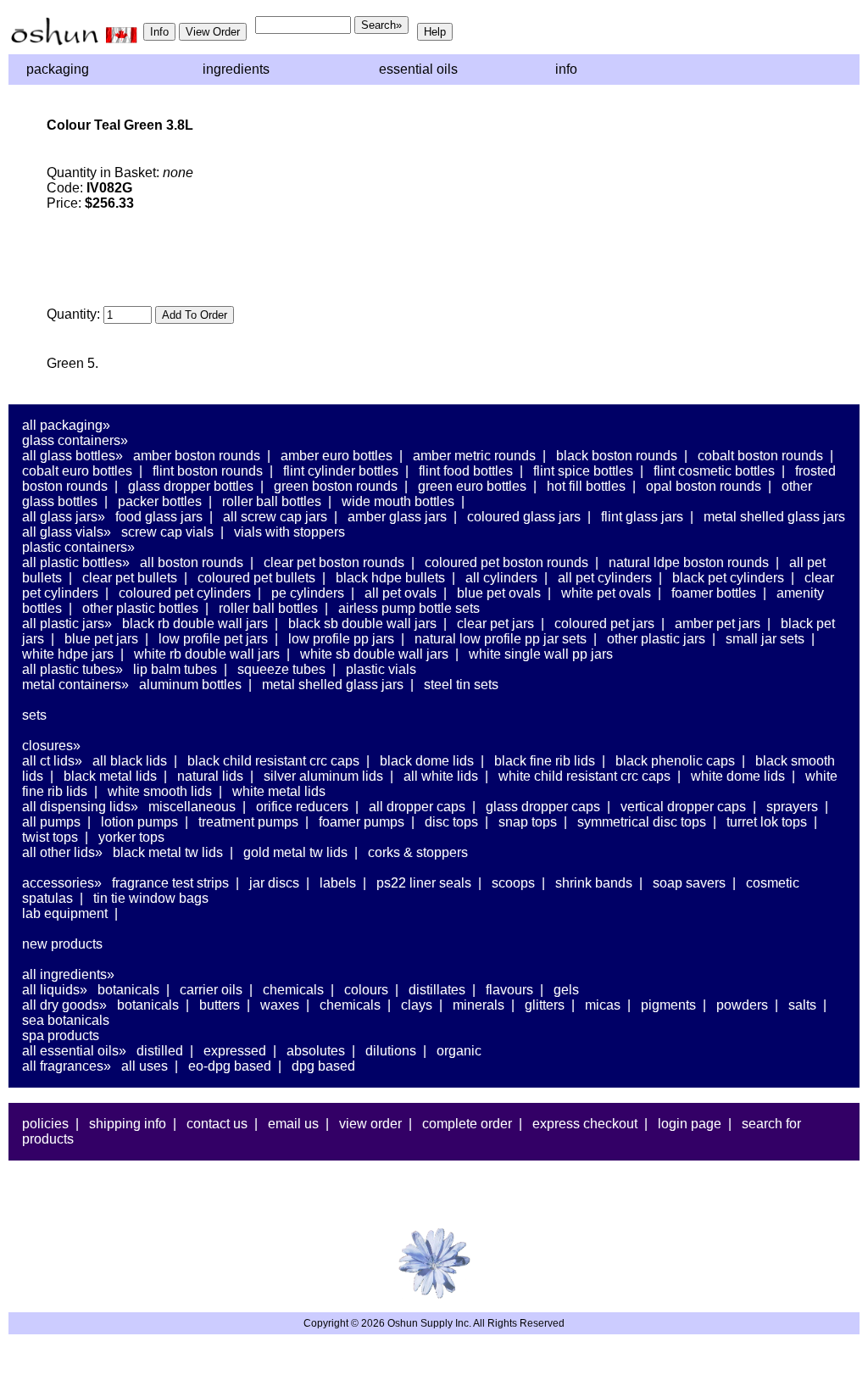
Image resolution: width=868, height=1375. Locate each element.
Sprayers (792, 806)
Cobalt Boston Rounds (760, 455)
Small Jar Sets (765, 639)
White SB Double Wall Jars (374, 654)
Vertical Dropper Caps (683, 806)
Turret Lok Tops (766, 822)
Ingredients (236, 69)
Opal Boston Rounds (703, 486)
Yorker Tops (131, 837)
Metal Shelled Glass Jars (774, 516)
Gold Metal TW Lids (295, 852)
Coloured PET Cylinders (185, 593)
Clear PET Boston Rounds (334, 562)
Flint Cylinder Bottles (340, 471)
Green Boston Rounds (336, 486)
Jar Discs (274, 883)
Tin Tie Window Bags (151, 898)
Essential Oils (418, 69)
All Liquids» (54, 990)
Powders (742, 1005)
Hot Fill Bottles (586, 486)
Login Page (689, 1123)
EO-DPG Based (229, 1066)
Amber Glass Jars (397, 516)
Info (566, 69)
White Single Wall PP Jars (541, 654)
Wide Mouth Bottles (398, 501)
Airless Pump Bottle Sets (409, 608)
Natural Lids (210, 776)
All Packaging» (66, 425)
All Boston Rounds (191, 562)
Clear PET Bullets (129, 578)
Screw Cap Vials (167, 532)
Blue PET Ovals (499, 593)
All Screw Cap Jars (275, 516)
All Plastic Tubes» (72, 669)
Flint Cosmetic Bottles (714, 471)
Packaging (57, 69)
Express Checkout (584, 1123)
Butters (219, 1005)
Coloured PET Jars (604, 623)
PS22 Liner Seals (423, 883)
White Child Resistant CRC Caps (584, 776)
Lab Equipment (65, 913)
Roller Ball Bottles (271, 501)
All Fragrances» (66, 1066)
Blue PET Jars (101, 639)
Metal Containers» (75, 684)
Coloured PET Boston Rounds (506, 562)
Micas (602, 1005)
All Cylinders (501, 578)
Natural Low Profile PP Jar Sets (501, 639)
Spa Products (60, 1035)
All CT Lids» (52, 761)
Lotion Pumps (139, 822)
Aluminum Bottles (190, 684)
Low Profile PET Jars (213, 639)
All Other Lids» (62, 852)
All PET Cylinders (605, 578)
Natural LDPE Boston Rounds (689, 562)
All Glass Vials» (66, 532)
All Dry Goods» (64, 1005)
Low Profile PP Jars (341, 639)
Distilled (159, 1051)
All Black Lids (129, 761)
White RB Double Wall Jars (207, 654)
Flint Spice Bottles (583, 471)
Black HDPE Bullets (390, 578)
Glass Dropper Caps (543, 806)
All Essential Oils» (74, 1051)
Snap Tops (527, 822)
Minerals (478, 1005)
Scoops (513, 883)
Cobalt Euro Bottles (77, 471)
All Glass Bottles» (72, 455)
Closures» (51, 745)
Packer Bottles (160, 501)
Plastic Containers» (78, 547)
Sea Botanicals (65, 1020)
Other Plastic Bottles (140, 608)
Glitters (545, 1005)
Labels (338, 883)
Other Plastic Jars (656, 639)
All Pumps (51, 822)
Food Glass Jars (159, 516)
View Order (370, 1123)
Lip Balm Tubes (175, 669)
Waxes (279, 1005)
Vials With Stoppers (289, 532)
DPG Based (323, 1066)
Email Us (293, 1123)
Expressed (234, 1051)
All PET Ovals (400, 593)
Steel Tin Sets (461, 684)
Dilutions (390, 1051)
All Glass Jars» (63, 516)
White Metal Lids (279, 791)
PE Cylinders (307, 593)
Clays (416, 1005)
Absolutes (316, 1051)
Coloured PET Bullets (256, 578)
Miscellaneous (192, 806)
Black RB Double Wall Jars (195, 623)
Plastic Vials (381, 669)
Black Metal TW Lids (168, 852)
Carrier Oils (211, 990)
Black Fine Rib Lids (544, 761)
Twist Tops (50, 837)
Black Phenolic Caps (675, 761)
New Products (62, 944)
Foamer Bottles (713, 593)
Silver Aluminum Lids (323, 776)
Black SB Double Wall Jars (362, 623)
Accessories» (62, 883)
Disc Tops (451, 822)
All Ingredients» (68, 974)
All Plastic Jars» (67, 623)
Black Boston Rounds (616, 455)
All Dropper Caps (417, 806)
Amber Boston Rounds (196, 455)
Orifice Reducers (302, 806)
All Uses (144, 1066)
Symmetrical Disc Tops (641, 822)
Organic (459, 1051)
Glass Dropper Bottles (190, 486)
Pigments (668, 1005)
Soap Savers (689, 883)
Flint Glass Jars (642, 516)
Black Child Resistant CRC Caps (273, 761)
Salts (802, 1005)
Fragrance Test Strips (170, 883)
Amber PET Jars (717, 623)
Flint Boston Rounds (208, 471)
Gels (566, 990)
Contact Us (217, 1123)
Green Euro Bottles (472, 486)
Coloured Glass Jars (524, 516)
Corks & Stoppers (418, 852)
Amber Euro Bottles (336, 455)
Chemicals (293, 990)
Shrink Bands (593, 883)
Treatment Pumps (248, 822)
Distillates (437, 990)
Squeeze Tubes (281, 669)
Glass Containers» (75, 440)
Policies (45, 1123)
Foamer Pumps (361, 822)
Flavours (509, 990)
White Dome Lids (738, 776)
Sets (34, 715)
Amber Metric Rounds (474, 455)
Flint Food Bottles (466, 471)
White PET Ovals (606, 593)
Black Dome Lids (427, 761)
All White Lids (440, 776)
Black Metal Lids (110, 776)
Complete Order (467, 1123)
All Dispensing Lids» (80, 806)
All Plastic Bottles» (76, 562)
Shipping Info (127, 1123)
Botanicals (128, 990)
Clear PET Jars (495, 623)
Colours (366, 990)
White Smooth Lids (160, 791)
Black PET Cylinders (728, 578)
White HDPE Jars (68, 654)
